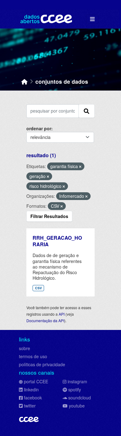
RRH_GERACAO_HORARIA (57, 241)
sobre (24, 348)
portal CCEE (36, 381)
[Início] (24, 81)
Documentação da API (45, 320)
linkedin (31, 389)
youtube (77, 406)
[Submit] (86, 111)
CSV (38, 288)
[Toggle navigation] (92, 19)
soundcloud (79, 397)
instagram (77, 381)
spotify (74, 389)
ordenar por (38, 128)
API (62, 314)
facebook (33, 397)
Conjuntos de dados (61, 81)
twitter (30, 406)
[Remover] (80, 166)
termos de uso (33, 356)
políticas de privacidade (42, 364)
